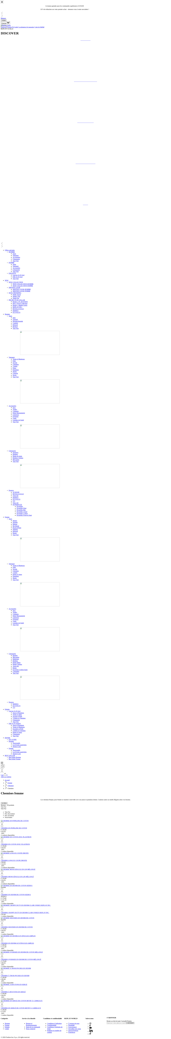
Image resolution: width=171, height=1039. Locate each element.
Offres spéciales (10, 250)
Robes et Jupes (17, 574)
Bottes (15, 668)
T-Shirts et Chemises (19, 718)
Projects (11, 490)
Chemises (16, 364)
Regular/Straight (18, 321)
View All (15, 503)
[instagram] (90, 1024)
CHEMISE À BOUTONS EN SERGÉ (13, 992)
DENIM (7, 738)
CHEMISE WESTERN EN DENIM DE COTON (17, 927)
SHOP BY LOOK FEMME (21, 291)
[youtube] (90, 1028)
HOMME (12, 252)
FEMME (11, 262)
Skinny (15, 520)
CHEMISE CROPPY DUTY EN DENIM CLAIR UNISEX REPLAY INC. (25, 912)
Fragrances (71, 1032)
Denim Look (17, 746)
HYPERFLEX (17, 504)
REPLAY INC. (17, 307)
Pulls (14, 361)
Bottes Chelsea (17, 664)
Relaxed (15, 325)
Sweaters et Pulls (18, 729)
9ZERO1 (16, 310)
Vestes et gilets (17, 714)
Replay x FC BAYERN (20, 302)
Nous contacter (30, 1029)
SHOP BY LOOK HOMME (22, 289)
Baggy (15, 533)
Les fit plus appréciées (20, 745)
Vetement (16, 255)
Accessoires (16, 257)
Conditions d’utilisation (54, 1023)
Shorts (15, 371)
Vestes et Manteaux (19, 359)
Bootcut (15, 326)
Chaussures (16, 259)
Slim (14, 318)
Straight (15, 522)
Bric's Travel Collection (20, 303)
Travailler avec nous (74, 1029)
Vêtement (11, 786)
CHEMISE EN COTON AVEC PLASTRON (15, 844)
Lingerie (15, 373)
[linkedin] (91, 1031)
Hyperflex (20, 506)
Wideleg (15, 529)
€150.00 (81, 6)
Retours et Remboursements (31, 1024)
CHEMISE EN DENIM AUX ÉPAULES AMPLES (17, 943)
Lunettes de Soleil (18, 420)
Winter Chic (16, 296)
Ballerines (16, 659)
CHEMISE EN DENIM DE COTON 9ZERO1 (16, 894)
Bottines (15, 454)
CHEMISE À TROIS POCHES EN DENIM (15, 975)
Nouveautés (16, 743)
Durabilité (71, 1025)
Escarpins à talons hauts (20, 670)
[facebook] (90, 1026)
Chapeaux (16, 415)
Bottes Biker (16, 662)
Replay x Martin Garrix (20, 305)
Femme (7, 517)
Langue (4, 20)
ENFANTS (12, 273)
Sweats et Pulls (17, 716)
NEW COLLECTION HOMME (23, 284)
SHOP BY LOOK (14, 287)
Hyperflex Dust (21, 508)
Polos (14, 368)
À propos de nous (73, 1023)
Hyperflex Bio (21, 510)
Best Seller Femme (14, 759)
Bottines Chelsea (18, 458)
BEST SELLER (10, 755)
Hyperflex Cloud (22, 512)
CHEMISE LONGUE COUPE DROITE (14, 860)
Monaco (3, 18)
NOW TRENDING (15, 293)
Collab (7, 1029)
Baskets (15, 655)
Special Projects (73, 1030)
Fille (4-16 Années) (15, 723)
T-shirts (15, 366)
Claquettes (16, 671)
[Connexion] (2, 772)
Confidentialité (51, 1025)
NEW (6, 280)
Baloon (15, 524)
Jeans (14, 254)
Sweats (15, 363)
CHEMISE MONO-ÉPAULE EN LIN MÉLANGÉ (17, 876)
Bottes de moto (17, 456)
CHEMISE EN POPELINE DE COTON (14, 828)
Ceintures (16, 411)
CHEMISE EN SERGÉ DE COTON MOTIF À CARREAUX (21, 1008)
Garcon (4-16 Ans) (18, 275)
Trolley (15, 409)
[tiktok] (90, 1034)
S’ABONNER (130, 1023)
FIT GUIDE (13, 739)
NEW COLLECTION (16, 282)
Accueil (7, 780)
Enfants (7, 709)
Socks (14, 375)
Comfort (15, 323)
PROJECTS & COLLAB (17, 300)
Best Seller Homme (15, 757)
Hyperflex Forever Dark (24, 515)
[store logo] (6, 25)
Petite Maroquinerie (19, 413)
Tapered (15, 319)
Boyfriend (16, 526)
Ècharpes (15, 416)
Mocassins (16, 460)
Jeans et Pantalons (18, 713)
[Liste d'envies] (2, 769)
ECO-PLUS (16, 706)
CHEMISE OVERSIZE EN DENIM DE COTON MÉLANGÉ (21, 959)
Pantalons (16, 370)
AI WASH (16, 492)
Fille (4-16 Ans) (18, 277)
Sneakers (15, 452)
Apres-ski (16, 666)
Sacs (14, 407)
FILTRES (4, 803)
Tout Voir (16, 261)
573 (14, 501)
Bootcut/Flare (17, 528)
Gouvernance (72, 1027)
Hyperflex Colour (22, 513)
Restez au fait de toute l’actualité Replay (119, 1021)
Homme (7, 314)
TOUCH (15, 496)
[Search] (3, 766)
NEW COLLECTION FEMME (23, 286)
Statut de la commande (33, 1027)
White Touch (17, 294)
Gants (14, 418)
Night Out (16, 298)
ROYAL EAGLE (18, 309)
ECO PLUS (16, 312)
